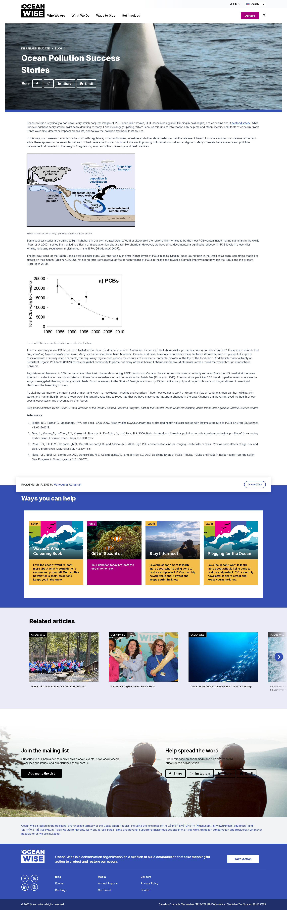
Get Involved (131, 15)
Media (102, 876)
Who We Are (56, 15)
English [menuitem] (254, 3)
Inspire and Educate (35, 48)
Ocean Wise (255, 484)
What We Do (80, 15)
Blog (58, 48)
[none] (255, 4)
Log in (233, 3)
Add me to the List (41, 773)
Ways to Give (105, 15)
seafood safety (241, 123)
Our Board (104, 890)
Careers (146, 876)
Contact (145, 890)
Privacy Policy (149, 883)
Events (59, 883)
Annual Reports (108, 883)
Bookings (61, 890)
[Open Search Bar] (264, 15)
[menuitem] (255, 4)
